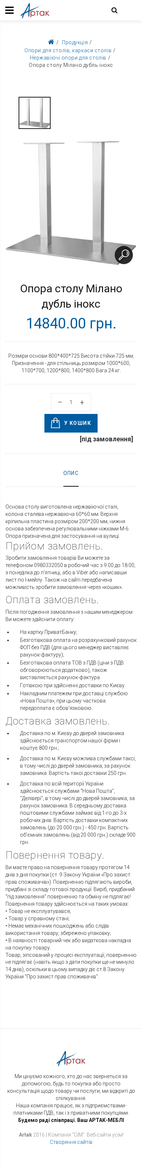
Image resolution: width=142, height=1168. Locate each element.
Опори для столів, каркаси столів (67, 50)
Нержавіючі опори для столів (68, 58)
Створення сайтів (71, 1142)
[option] (35, 113)
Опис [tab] (71, 473)
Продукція (75, 42)
